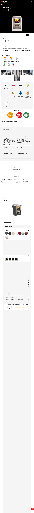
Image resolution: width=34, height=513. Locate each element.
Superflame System (4, 61)
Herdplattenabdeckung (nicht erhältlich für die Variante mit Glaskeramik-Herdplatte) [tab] (17, 304)
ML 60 (27, 35)
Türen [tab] (6, 244)
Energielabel (13, 96)
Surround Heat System (11, 61)
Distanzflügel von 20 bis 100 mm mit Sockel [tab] (11, 297)
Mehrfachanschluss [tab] (8, 246)
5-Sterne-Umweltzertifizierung (28, 97)
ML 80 (30, 35)
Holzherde (1, 4)
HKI (6, 106)
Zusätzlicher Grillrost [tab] (8, 313)
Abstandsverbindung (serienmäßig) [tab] (10, 270)
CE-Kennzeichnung (6, 88)
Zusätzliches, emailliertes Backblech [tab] (10, 311)
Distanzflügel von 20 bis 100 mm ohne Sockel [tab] (12, 293)
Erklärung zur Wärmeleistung (17, 174)
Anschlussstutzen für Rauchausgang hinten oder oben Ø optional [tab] (14, 287)
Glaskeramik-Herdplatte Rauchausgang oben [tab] (12, 256)
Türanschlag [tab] (7, 250)
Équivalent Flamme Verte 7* (27, 89)
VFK (6, 96)
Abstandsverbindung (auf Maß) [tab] (10, 268)
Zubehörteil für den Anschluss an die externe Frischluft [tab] (13, 272)
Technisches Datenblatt (17, 176)
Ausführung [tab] (7, 228)
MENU (31, 1)
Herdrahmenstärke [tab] (8, 248)
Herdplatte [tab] (7, 240)
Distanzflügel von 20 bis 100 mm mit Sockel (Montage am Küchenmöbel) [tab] (15, 299)
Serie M (4, 4)
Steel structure (16, 61)
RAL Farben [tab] (7, 291)
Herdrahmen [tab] (7, 242)
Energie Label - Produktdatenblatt (17, 169)
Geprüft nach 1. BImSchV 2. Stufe (20, 89)
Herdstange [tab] (7, 266)
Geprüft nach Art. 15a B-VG (13, 89)
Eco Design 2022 (20, 96)
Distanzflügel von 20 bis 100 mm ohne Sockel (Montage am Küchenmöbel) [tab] (15, 295)
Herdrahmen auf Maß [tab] (8, 264)
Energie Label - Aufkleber (17, 171)
